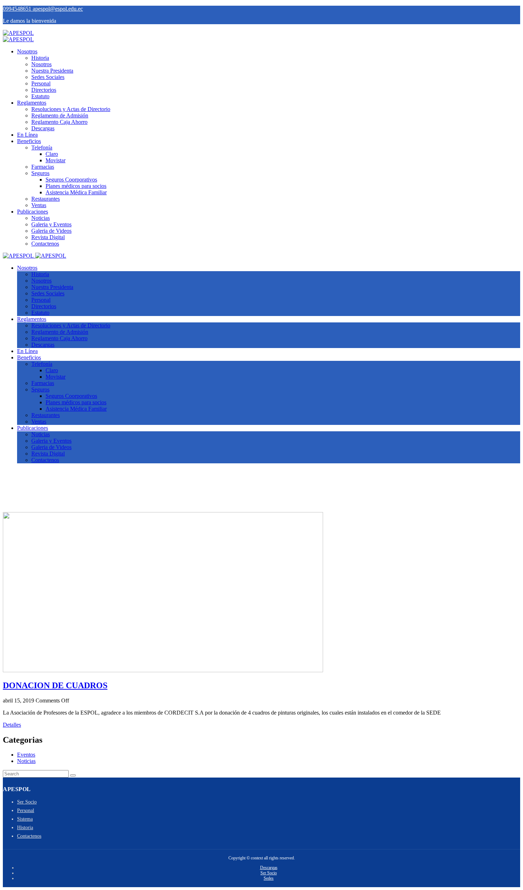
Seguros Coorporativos (71, 180)
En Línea (27, 135)
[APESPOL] (18, 33)
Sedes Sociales (47, 77)
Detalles (12, 725)
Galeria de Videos (51, 231)
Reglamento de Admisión (59, 115)
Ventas (38, 205)
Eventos (26, 755)
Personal (41, 83)
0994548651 (18, 9)
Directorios (43, 90)
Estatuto (40, 96)
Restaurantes (45, 199)
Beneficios (29, 141)
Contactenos (45, 244)
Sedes (269, 878)
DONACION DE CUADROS (55, 685)
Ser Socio (27, 802)
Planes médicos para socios (76, 186)
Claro (52, 154)
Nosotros (27, 51)
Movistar (55, 160)
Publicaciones (32, 212)
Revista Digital (48, 237)
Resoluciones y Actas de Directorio (70, 109)
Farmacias (42, 167)
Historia (40, 58)
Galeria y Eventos (51, 224)
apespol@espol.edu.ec (58, 9)
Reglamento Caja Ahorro (59, 122)
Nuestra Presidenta (52, 71)
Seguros (40, 173)
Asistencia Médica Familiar (76, 192)
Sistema (25, 819)
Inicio (23, 497)
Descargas (42, 128)
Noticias (40, 218)
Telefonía (41, 147)
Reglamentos (31, 103)
